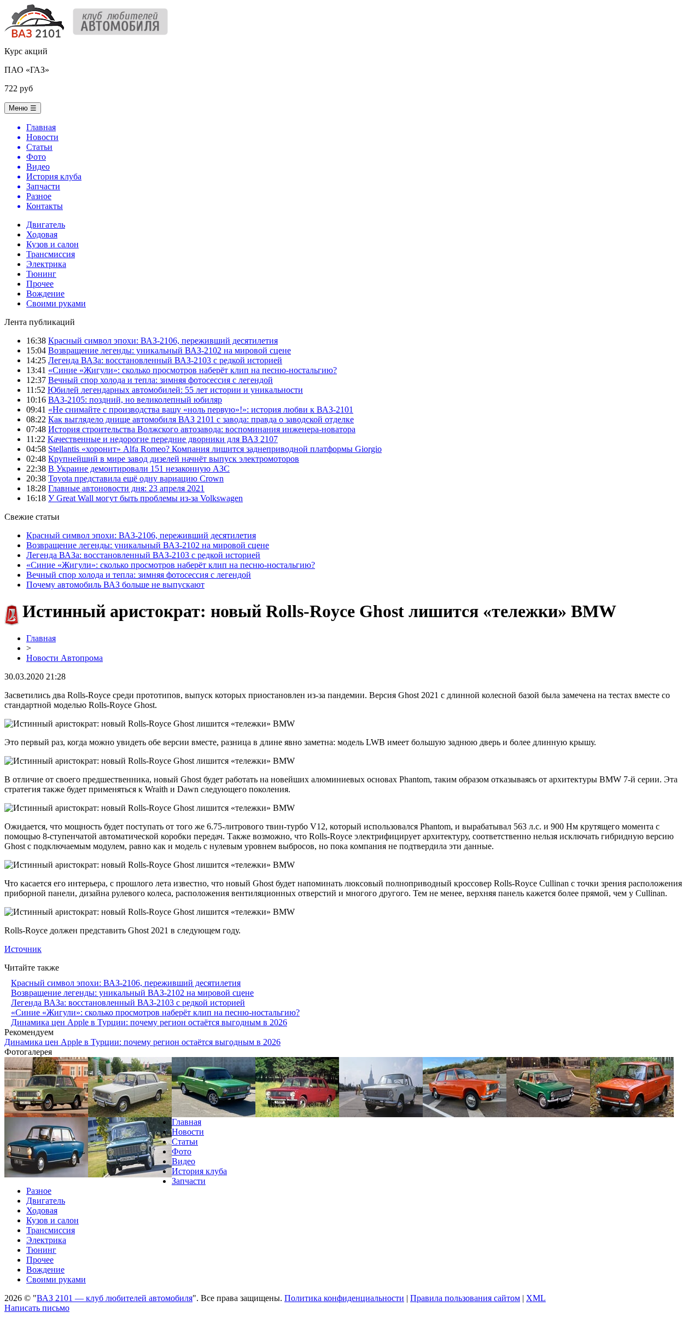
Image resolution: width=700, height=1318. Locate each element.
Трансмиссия (50, 254)
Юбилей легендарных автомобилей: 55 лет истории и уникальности (175, 389)
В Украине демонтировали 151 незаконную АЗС (139, 468)
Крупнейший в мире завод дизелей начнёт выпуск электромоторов (173, 458)
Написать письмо (36, 1308)
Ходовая (41, 234)
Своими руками (56, 303)
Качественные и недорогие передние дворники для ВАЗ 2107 (163, 439)
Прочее (40, 283)
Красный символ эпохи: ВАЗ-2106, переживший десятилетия (163, 340)
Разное (38, 1190)
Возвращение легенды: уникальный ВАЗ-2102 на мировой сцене (169, 350)
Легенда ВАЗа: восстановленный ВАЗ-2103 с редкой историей (165, 360)
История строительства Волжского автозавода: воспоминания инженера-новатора (201, 429)
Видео (183, 1161)
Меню (23, 108)
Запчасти (189, 1181)
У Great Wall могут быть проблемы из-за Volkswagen (145, 498)
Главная (41, 638)
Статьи (185, 1141)
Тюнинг (41, 273)
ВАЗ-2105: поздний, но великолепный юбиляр (135, 399)
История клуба (199, 1171)
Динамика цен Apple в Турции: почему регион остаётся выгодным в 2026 (149, 1022)
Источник (23, 949)
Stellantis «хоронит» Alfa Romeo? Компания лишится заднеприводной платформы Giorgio (215, 449)
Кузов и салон (52, 244)
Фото (181, 1151)
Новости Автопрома (64, 658)
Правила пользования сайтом (465, 1298)
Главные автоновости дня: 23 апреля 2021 (126, 488)
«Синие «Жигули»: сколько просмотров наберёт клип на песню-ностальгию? (192, 370)
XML (536, 1298)
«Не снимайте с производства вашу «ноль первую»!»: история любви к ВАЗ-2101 (200, 409)
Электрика (46, 264)
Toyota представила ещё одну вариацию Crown (136, 478)
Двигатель (45, 224)
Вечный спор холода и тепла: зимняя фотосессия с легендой (160, 380)
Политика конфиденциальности (344, 1298)
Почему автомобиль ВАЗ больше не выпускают (115, 584)
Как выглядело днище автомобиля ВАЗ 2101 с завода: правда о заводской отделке (201, 419)
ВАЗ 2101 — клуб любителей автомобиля (114, 1298)
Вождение (45, 293)
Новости (188, 1131)
